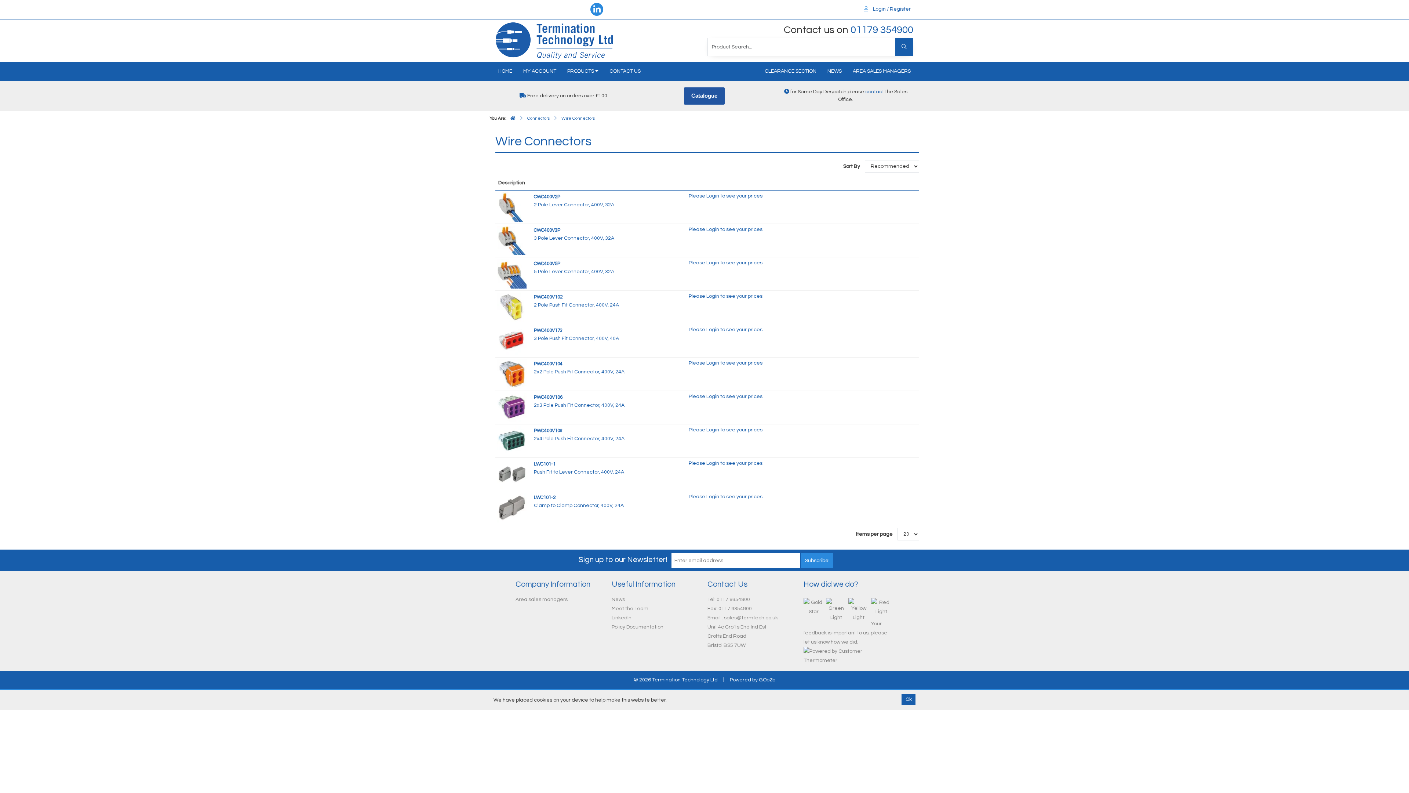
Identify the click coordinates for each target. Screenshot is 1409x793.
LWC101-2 (545, 497)
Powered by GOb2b (752, 679)
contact (874, 91)
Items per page (874, 534)
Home (505, 71)
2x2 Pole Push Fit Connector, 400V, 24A (579, 371)
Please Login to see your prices (725, 196)
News (834, 71)
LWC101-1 (545, 464)
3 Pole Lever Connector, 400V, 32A (574, 238)
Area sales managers (882, 71)
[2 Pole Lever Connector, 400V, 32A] (512, 206)
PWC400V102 (548, 297)
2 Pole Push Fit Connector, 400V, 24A (576, 305)
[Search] (904, 47)
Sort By (852, 166)
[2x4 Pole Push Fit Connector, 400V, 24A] (512, 440)
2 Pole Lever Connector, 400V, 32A (574, 204)
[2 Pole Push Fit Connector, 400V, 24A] (512, 306)
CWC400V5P (547, 263)
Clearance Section (790, 71)
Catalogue (704, 96)
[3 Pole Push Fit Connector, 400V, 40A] (512, 340)
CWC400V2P (547, 196)
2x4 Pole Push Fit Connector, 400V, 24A (579, 438)
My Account (539, 71)
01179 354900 (882, 30)
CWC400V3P (547, 230)
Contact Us (625, 71)
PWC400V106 (548, 397)
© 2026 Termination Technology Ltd (676, 679)
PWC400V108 (548, 430)
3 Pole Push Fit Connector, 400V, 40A (576, 338)
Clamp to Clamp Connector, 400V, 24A (579, 505)
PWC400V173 (548, 330)
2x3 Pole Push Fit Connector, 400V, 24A (579, 405)
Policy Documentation (637, 627)
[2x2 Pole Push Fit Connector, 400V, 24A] (512, 373)
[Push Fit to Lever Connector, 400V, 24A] (512, 474)
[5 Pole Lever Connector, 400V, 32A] (512, 273)
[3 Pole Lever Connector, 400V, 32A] (512, 240)
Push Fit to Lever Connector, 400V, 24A (579, 472)
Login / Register (891, 9)
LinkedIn (621, 617)
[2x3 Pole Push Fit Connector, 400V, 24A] (512, 407)
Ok (909, 699)
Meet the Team (630, 608)
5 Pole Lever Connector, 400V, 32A (574, 271)
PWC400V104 (548, 363)
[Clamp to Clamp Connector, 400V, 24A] (512, 507)
